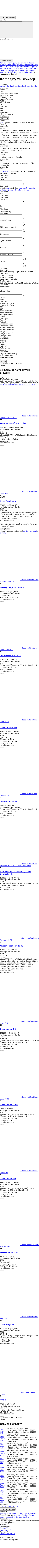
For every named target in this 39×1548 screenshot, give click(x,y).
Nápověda (8, 1506)
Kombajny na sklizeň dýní (28, 65)
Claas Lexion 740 (8, 1029)
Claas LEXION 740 (8, 728)
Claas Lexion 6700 (9, 1105)
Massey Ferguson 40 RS (11, 946)
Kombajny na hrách (11, 70)
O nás (2, 1506)
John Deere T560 (2, 1485)
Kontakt (16, 1506)
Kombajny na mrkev (19, 66)
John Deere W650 (8, 801)
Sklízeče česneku (14, 72)
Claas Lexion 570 (2, 1500)
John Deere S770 (2, 1477)
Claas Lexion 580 (2, 1492)
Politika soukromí (30, 1513)
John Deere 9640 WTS (10, 656)
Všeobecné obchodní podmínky (11, 1513)
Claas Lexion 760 (8, 1179)
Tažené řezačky (6, 66)
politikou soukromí (30, 531)
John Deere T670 (2, 1469)
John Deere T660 (2, 1453)
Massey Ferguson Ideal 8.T (13, 587)
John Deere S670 (2, 1438)
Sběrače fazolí (24, 70)
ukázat (3, 361)
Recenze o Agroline (21, 1515)
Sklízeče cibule (11, 68)
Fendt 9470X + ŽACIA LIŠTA (13, 423)
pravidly (3, 533)
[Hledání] (16, 30)
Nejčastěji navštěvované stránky (18, 1517)
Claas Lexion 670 (2, 1461)
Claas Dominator (8, 501)
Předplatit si (5, 529)
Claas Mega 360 (7, 1324)
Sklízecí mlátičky (22, 63)
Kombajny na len (27, 72)
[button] (19, 50)
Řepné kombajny (12, 65)
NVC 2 (3, 1400)
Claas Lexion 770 (2, 1431)
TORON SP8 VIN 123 (9, 1252)
